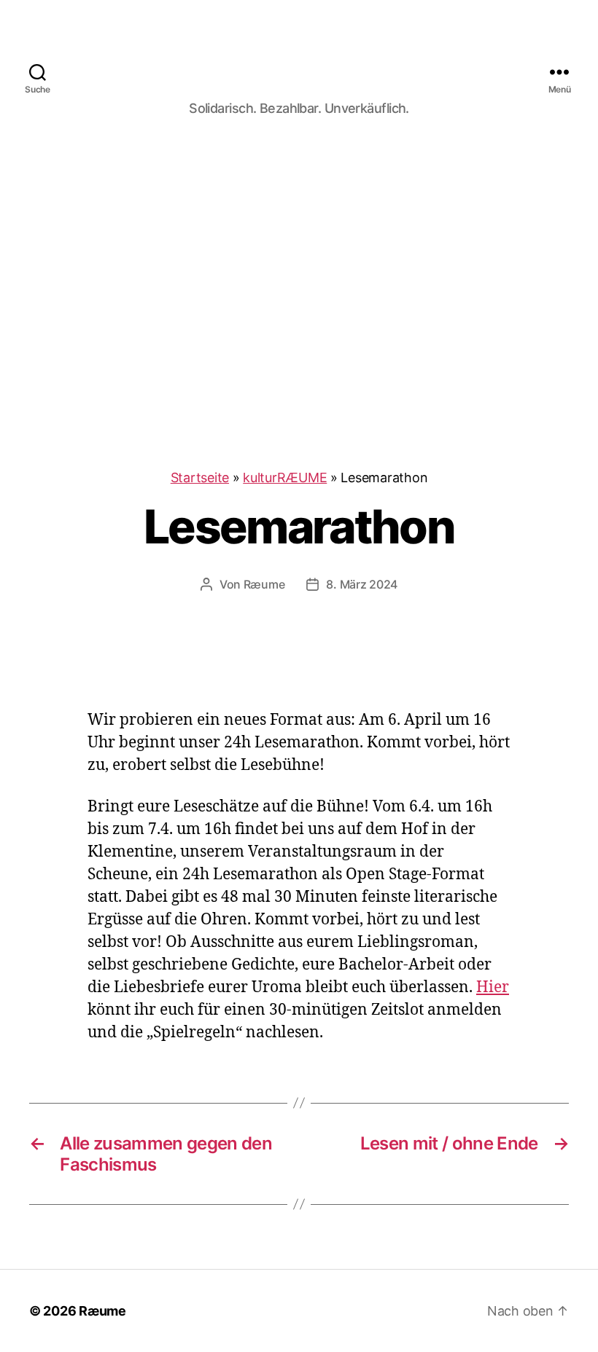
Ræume (264, 584)
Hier (492, 987)
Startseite (200, 477)
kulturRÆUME (285, 477)
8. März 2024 (361, 584)
